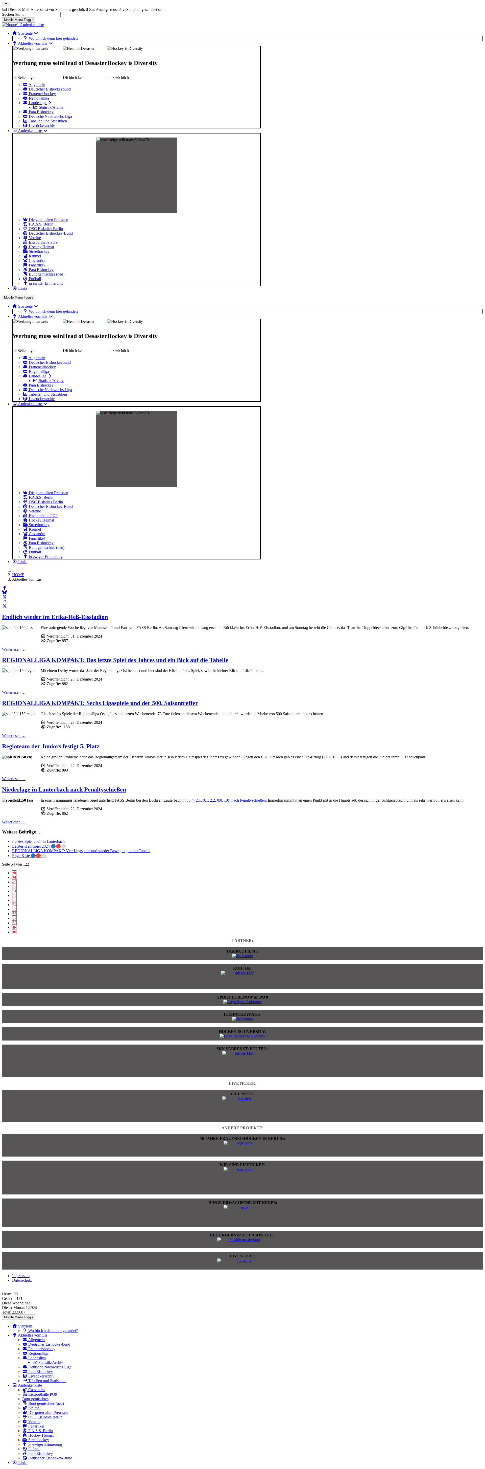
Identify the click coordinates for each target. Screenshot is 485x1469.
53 (14, 900)
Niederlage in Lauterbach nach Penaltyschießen (64, 789)
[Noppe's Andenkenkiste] (23, 24)
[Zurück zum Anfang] (6, 4)
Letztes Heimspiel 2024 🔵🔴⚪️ (39, 846)
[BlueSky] (4, 592)
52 (14, 895)
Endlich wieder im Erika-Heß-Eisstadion (55, 617)
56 (14, 914)
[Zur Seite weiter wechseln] (14, 927)
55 (14, 909)
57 (14, 918)
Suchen (8, 14)
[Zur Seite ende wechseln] (14, 932)
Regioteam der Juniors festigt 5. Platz (51, 746)
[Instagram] (4, 601)
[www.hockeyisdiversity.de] (242, 1036)
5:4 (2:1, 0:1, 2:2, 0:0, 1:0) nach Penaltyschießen (227, 800)
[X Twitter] (4, 597)
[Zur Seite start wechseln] (14, 872)
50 (14, 886)
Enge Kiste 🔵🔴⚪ (29, 855)
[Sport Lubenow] (242, 1002)
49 (14, 882)
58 (14, 923)
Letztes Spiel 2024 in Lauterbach (38, 841)
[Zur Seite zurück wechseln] (14, 877)
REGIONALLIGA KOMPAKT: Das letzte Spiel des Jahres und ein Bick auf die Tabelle (115, 660)
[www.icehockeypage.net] (242, 1019)
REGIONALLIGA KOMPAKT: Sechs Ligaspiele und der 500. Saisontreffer (100, 703)
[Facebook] (4, 588)
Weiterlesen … (14, 649)
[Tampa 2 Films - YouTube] (242, 956)
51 (14, 891)
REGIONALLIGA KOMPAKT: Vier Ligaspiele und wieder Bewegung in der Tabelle (81, 851)
